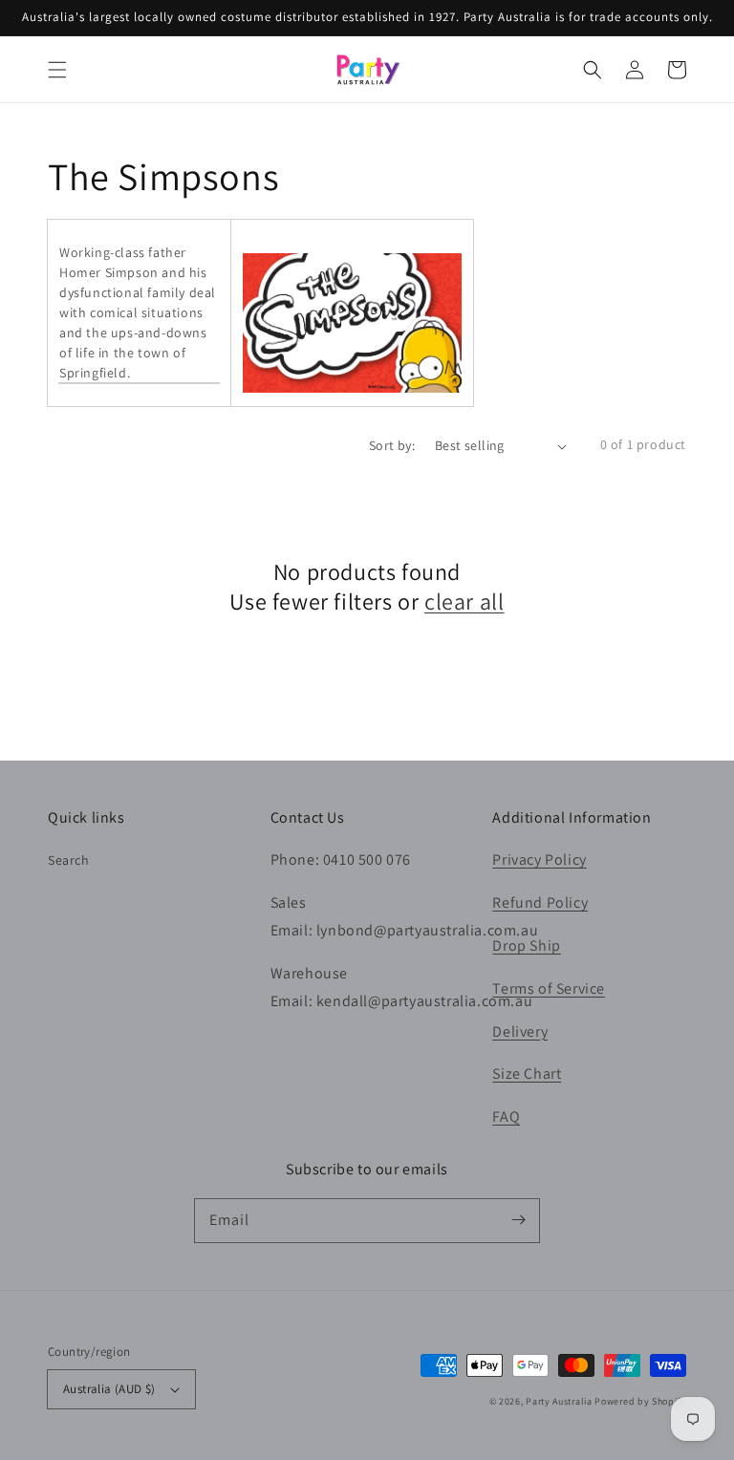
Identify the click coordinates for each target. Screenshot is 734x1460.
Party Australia (559, 1401)
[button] (57, 70)
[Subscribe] (518, 1220)
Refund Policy (540, 902)
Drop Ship (526, 945)
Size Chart (526, 1073)
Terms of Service (548, 988)
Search (69, 860)
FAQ (506, 1116)
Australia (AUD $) (109, 1389)
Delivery (520, 1031)
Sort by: (392, 445)
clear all (464, 601)
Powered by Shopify (640, 1401)
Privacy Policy (539, 859)
